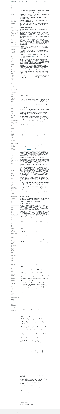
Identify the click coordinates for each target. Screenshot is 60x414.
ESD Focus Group (13, 91)
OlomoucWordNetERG (13, 23)
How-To (23, 1)
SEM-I (11, 183)
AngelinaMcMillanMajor (24, 131)
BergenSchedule (12, 6)
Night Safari (12, 148)
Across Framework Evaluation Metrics (15, 270)
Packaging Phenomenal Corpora (14, 192)
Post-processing (12, 258)
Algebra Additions (13, 121)
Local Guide (12, 27)
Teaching (12, 217)
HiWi (32, 56)
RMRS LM (12, 220)
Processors (12, 289)
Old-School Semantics (13, 92)
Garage (45, 1)
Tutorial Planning (13, 149)
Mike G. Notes (12, 133)
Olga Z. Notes (12, 134)
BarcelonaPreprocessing (13, 255)
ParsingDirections (13, 60)
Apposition (12, 178)
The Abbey (12, 169)
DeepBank (29, 149)
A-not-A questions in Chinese (14, 150)
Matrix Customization (13, 247)
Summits (41, 1)
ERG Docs (12, 40)
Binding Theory (12, 175)
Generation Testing (13, 114)
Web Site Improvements (13, 245)
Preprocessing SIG (13, 216)
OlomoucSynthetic (13, 22)
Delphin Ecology (12, 225)
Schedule (12, 73)
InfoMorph (12, 101)
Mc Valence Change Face (13, 123)
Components (12, 64)
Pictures (12, 304)
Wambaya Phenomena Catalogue (14, 214)
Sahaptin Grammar (13, 53)
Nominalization (12, 75)
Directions (12, 13)
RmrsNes (12, 206)
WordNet (12, 199)
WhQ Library (12, 79)
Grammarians (12, 288)
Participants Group (13, 259)
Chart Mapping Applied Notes (14, 233)
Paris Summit (12, 237)
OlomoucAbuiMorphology (13, 20)
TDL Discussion (12, 191)
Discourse (12, 111)
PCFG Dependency (13, 198)
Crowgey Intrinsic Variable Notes (14, 120)
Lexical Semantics (13, 230)
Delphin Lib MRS (12, 226)
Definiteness (12, 110)
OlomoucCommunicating (13, 21)
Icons (11, 195)
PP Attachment (12, 170)
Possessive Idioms (13, 176)
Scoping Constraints (13, 278)
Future (11, 158)
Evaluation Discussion (13, 310)
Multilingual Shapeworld (13, 103)
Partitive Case (12, 78)
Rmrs (11, 277)
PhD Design (12, 113)
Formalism (12, 163)
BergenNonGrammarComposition (14, 8)
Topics (11, 273)
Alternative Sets (12, 119)
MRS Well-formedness (13, 156)
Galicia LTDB (12, 35)
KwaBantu (12, 76)
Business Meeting (13, 227)
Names (11, 165)
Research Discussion (13, 309)
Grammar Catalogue (13, 241)
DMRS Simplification (13, 140)
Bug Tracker (12, 243)
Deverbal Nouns (12, 177)
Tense (11, 185)
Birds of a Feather (13, 231)
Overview (12, 5)
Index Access (12, 292)
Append (11, 61)
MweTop (12, 190)
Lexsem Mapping (13, 203)
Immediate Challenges (13, 283)
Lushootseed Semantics (13, 151)
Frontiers (12, 269)
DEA (11, 67)
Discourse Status (13, 280)
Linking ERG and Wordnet (13, 42)
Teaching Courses (13, 218)
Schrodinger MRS (13, 173)
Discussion (12, 184)
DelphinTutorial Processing (14, 187)
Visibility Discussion (13, 307)
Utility (11, 127)
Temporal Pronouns (13, 146)
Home (20, 1)
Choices (12, 63)
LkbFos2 (12, 68)
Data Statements (13, 52)
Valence (11, 161)
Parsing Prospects (13, 51)
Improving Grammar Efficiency (14, 29)
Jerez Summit (12, 300)
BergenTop (12, 7)
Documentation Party (13, 234)
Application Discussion (13, 90)
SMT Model (12, 141)
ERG (26, 1)
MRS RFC (12, 211)
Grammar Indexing (13, 224)
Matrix (37, 1)
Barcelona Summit (13, 251)
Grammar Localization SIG (14, 215)
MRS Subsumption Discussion (14, 196)
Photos (11, 239)
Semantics (12, 257)
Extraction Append (13, 80)
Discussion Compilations (13, 293)
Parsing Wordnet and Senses (14, 43)
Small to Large (12, 108)
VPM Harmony (12, 212)
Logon (11, 246)
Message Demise (13, 281)
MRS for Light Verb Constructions (14, 32)
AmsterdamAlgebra (13, 14)
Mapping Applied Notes (13, 249)
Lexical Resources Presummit (14, 26)
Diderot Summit (12, 86)
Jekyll (18, 412)
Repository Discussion (13, 305)
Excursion (12, 104)
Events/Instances (13, 98)
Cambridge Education (13, 69)
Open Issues (12, 294)
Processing (12, 271)
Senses (11, 126)
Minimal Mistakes (22, 412)
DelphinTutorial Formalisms (14, 188)
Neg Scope (12, 202)
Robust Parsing (12, 164)
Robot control (27, 90)
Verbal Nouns (12, 125)
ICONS (11, 210)
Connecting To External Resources (15, 160)
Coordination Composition (14, 59)
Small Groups (12, 282)
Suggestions (12, 290)
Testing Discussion (13, 308)
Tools (29, 1)
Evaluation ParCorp (13, 274)
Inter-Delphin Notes (13, 264)
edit (33, 404)
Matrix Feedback (13, 128)
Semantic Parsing (13, 157)
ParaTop (12, 260)
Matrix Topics (12, 248)
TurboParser (25, 313)
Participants (12, 12)
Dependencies (12, 107)
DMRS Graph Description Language (15, 122)
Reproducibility (12, 242)
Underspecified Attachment (14, 89)
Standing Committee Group (14, 232)
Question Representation (13, 99)
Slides (11, 267)
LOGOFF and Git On (13, 41)
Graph (11, 129)
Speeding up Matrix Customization (15, 44)
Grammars (33, 1)
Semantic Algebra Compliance (14, 143)
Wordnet (12, 102)
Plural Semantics (13, 49)
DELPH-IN (14, 1)
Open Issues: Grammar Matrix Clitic (15, 296)
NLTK (11, 131)
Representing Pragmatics (13, 142)
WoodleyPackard (32, 90)
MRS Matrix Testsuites (13, 145)
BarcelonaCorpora (13, 254)
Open (11, 240)
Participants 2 (12, 58)
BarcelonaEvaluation (13, 253)
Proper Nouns (12, 172)
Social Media (12, 193)
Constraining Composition (14, 88)
